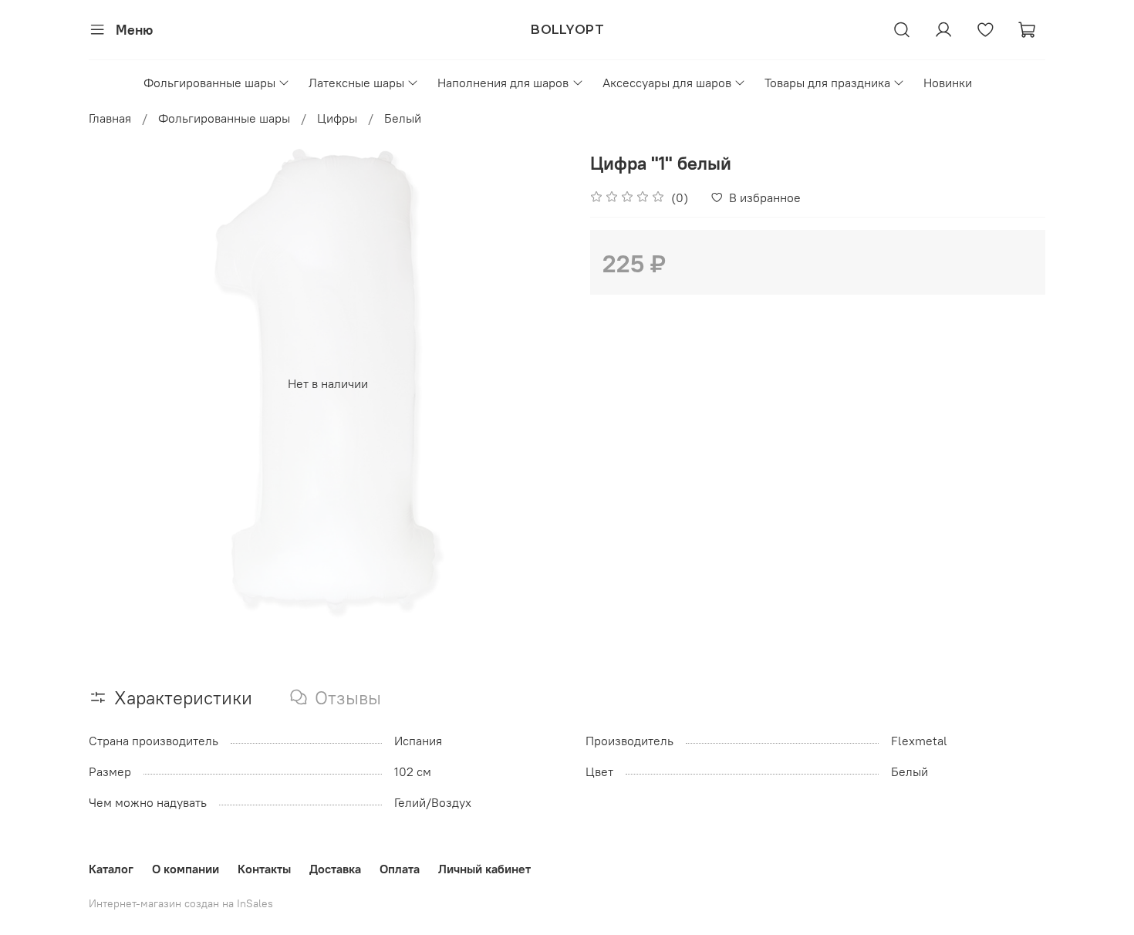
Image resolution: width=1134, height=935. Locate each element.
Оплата (400, 868)
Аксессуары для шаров (666, 82)
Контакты (264, 868)
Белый (402, 118)
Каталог (111, 868)
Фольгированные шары (209, 82)
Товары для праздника (827, 82)
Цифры (337, 118)
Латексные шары (356, 82)
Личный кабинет (484, 868)
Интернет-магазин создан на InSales (181, 903)
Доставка (335, 868)
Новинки (947, 82)
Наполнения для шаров (503, 82)
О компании (185, 868)
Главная (110, 118)
